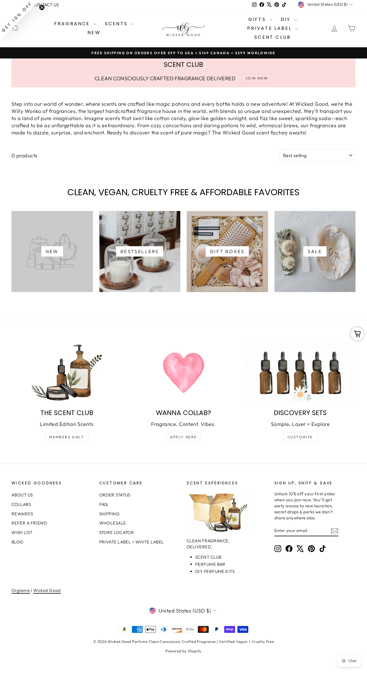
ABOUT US (22, 495)
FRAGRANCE (73, 23)
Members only (66, 437)
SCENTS (117, 23)
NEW (94, 32)
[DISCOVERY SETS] (300, 373)
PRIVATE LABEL (270, 28)
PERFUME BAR (210, 564)
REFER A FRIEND (29, 523)
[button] (20, 20)
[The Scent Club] (66, 373)
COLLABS (21, 504)
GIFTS (258, 19)
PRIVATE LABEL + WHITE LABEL (131, 542)
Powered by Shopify (183, 651)
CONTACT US (45, 4)
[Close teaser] (42, 7)
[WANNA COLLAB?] (183, 373)
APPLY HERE (183, 437)
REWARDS (22, 514)
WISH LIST (21, 532)
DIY (287, 19)
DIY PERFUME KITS (215, 571)
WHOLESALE (112, 523)
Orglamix (20, 590)
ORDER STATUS (114, 495)
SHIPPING (109, 514)
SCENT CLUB (272, 37)
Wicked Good (47, 590)
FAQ (103, 504)
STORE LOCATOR (116, 532)
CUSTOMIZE (300, 437)
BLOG (17, 542)
